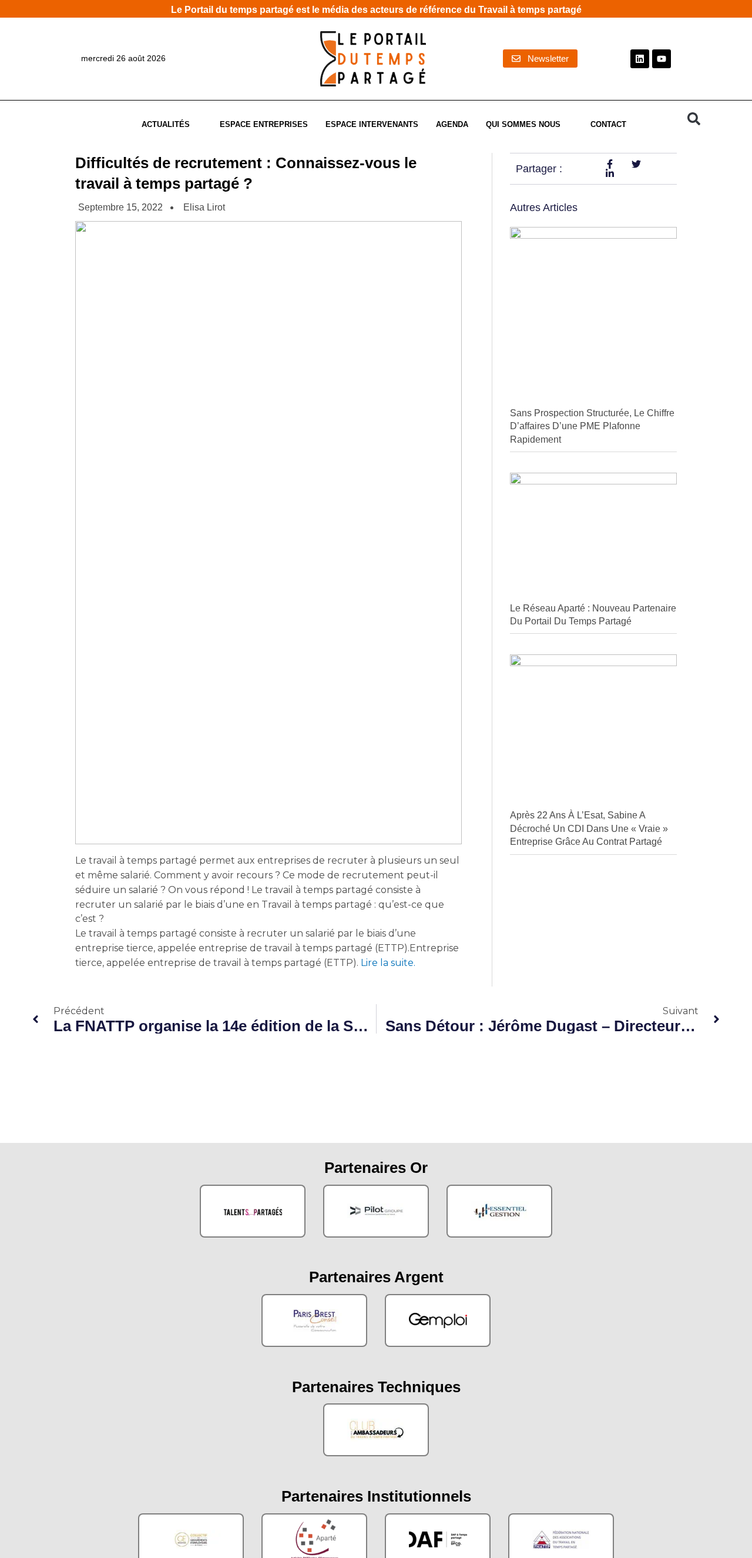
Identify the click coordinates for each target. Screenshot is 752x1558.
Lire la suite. (386, 962)
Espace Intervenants (371, 124)
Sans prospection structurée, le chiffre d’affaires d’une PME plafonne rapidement (592, 426)
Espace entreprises (264, 124)
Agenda (452, 124)
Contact (608, 124)
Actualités (166, 124)
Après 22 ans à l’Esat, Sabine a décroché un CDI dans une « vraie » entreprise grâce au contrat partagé (589, 828)
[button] (694, 119)
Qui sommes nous (523, 124)
